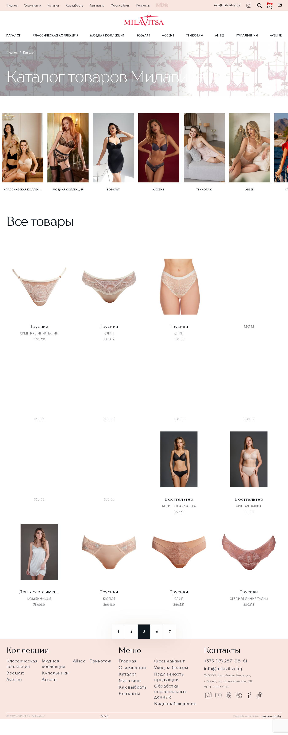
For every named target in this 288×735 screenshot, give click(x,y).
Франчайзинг (120, 5)
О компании (32, 5)
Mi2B (104, 716)
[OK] (229, 695)
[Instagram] (208, 695)
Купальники (247, 35)
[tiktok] (259, 695)
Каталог (53, 5)
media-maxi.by (272, 716)
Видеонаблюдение (175, 703)
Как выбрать (74, 5)
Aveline (276, 35)
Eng (270, 7)
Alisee (220, 35)
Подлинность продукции (169, 676)
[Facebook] (249, 695)
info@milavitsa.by (227, 5)
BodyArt (143, 35)
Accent (168, 35)
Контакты (143, 5)
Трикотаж (194, 35)
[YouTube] (218, 695)
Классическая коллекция (55, 35)
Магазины (97, 5)
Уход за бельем (171, 667)
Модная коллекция (107, 35)
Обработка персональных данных (170, 691)
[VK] (239, 695)
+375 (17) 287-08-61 (225, 661)
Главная (11, 5)
